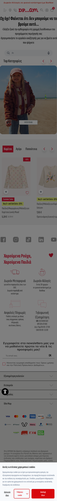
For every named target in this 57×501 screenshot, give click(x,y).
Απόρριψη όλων (7, 494)
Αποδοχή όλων (43, 494)
